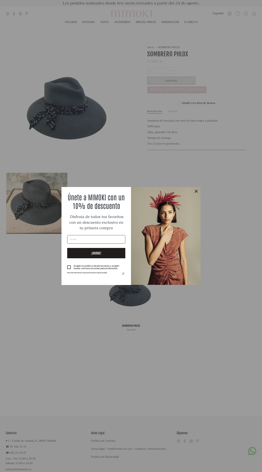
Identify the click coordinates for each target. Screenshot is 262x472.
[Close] (196, 191)
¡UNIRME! (96, 253)
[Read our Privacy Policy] (123, 273)
